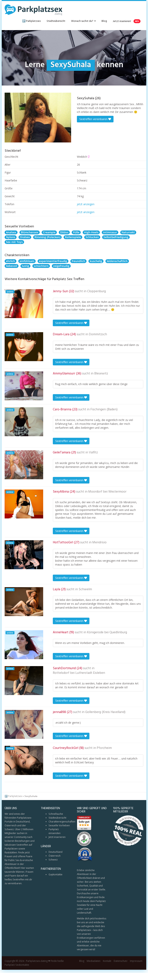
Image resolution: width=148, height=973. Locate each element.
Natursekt (128, 232)
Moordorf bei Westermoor (107, 491)
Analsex (11, 232)
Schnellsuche (56, 813)
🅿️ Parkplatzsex (31, 21)
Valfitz (93, 452)
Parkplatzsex (15, 796)
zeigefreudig (61, 266)
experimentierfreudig (53, 261)
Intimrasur (110, 232)
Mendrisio (99, 542)
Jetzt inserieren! (126, 21)
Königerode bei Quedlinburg (107, 632)
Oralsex (25, 237)
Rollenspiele (73, 237)
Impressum (136, 961)
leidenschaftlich (117, 261)
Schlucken (92, 237)
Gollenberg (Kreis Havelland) (105, 712)
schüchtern (41, 266)
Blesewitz (101, 373)
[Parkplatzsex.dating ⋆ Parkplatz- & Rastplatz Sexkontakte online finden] (33, 9)
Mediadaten (93, 961)
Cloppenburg (96, 291)
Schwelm (85, 589)
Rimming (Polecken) (47, 237)
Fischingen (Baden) (104, 409)
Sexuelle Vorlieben (59, 825)
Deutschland (55, 852)
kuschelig (96, 261)
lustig (25, 266)
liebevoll (11, 266)
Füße (76, 232)
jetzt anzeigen (85, 204)
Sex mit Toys (14, 242)
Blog (104, 21)
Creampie (49, 232)
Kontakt (107, 961)
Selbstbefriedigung (115, 237)
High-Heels (91, 232)
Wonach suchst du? (82, 21)
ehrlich (10, 261)
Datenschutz (120, 961)
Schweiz (53, 859)
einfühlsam (27, 261)
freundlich (78, 261)
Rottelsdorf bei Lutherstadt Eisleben (79, 673)
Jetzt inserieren (57, 837)
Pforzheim (104, 748)
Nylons (10, 237)
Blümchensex (29, 232)
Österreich (55, 855)
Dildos (64, 232)
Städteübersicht (56, 21)
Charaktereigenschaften (62, 821)
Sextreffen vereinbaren (93, 119)
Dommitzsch (98, 334)
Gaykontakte (55, 874)
